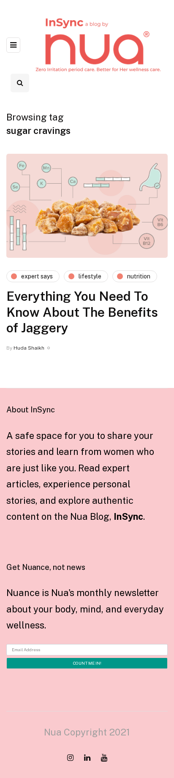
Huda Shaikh (29, 348)
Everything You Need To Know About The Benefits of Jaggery (82, 312)
